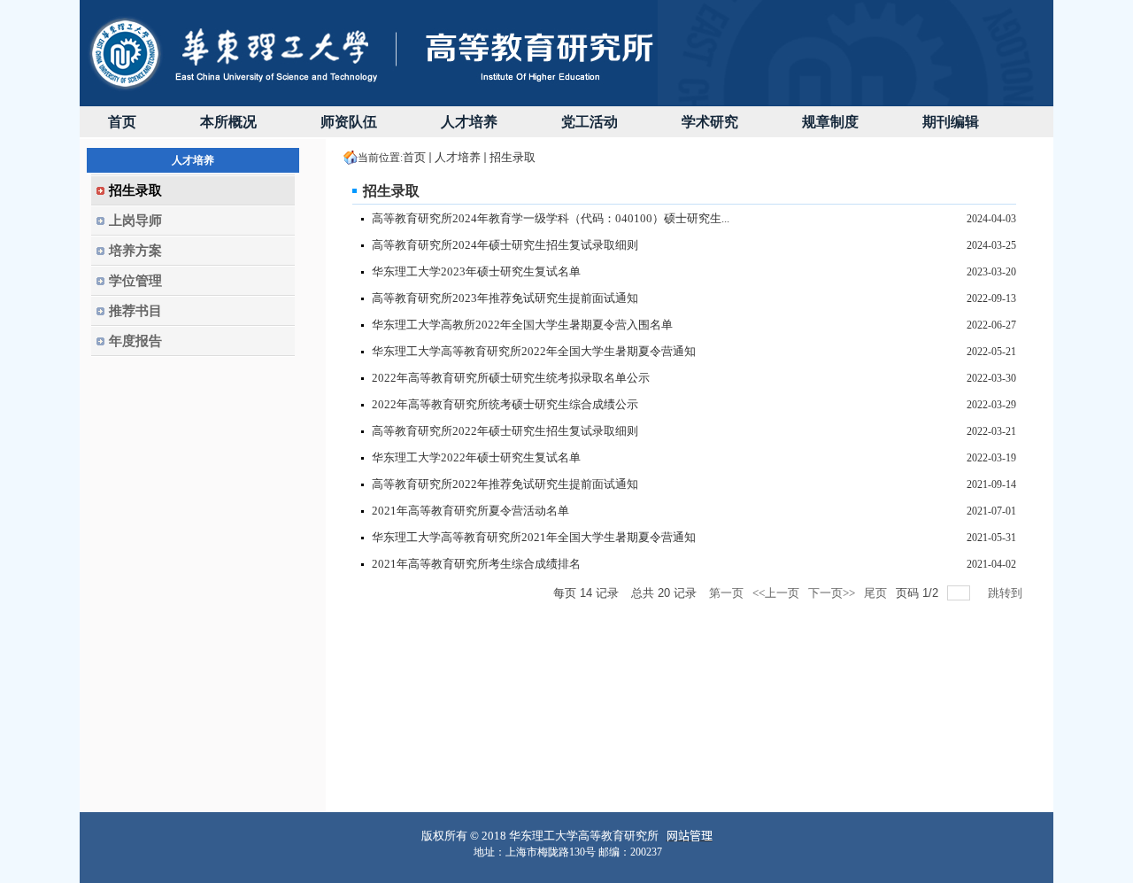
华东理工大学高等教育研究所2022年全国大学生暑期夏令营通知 (534, 351)
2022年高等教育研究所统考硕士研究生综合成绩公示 (505, 404)
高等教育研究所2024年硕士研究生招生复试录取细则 (505, 245)
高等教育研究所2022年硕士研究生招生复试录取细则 (505, 431)
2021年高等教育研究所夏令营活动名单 (470, 510)
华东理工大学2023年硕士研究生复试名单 (476, 271)
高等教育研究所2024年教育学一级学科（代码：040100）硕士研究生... (550, 218)
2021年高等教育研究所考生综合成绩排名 (476, 563)
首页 (414, 157)
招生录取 (512, 157)
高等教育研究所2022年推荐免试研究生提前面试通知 (505, 484)
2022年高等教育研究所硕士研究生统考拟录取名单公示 (511, 377)
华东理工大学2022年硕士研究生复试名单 (476, 457)
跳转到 (1006, 593)
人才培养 (458, 157)
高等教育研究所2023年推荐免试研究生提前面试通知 (505, 298)
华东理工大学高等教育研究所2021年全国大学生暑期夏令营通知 (534, 537)
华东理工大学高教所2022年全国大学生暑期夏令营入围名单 (522, 324)
